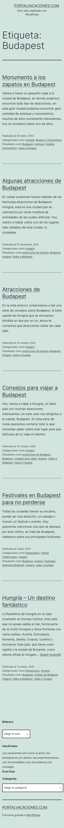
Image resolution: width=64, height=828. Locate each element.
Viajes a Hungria (27, 148)
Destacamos (33, 552)
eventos (38, 561)
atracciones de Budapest (36, 454)
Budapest (27, 144)
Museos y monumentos (49, 139)
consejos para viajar (25, 458)
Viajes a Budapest (22, 256)
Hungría (30, 139)
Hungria (49, 144)
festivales (50, 561)
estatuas (39, 144)
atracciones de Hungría (35, 252)
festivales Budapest (13, 565)
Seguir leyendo (50, 654)
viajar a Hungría (44, 565)
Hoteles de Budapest (46, 674)
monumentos (9, 148)
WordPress (33, 815)
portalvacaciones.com (36, 6)
